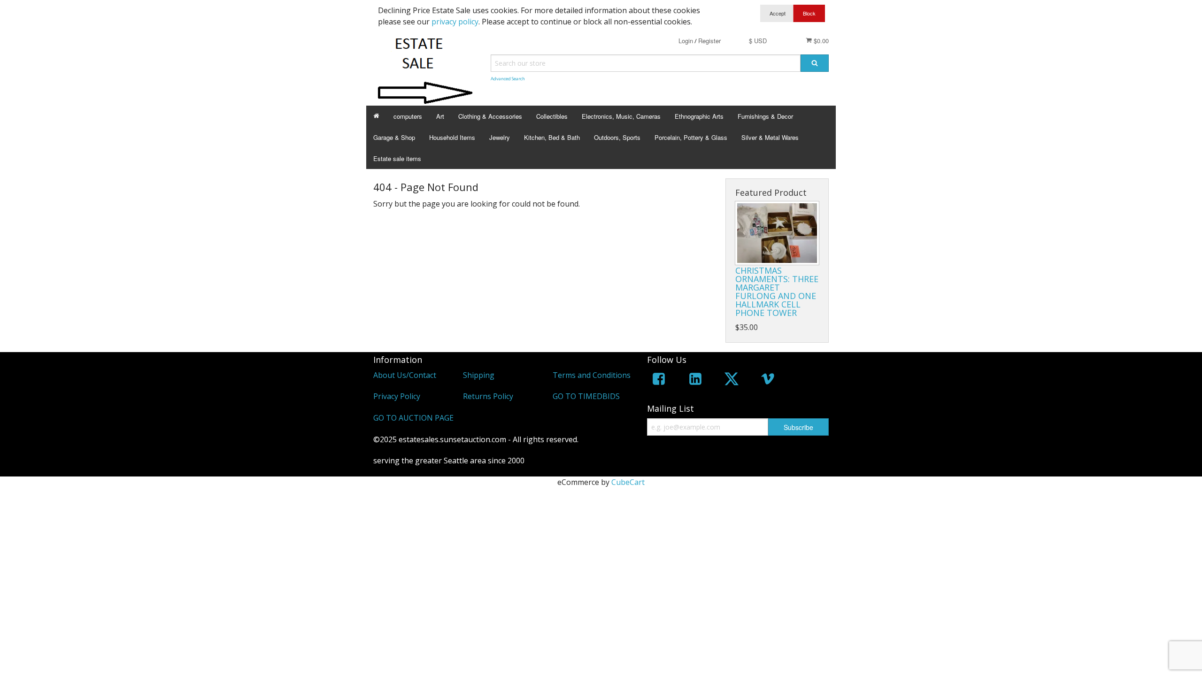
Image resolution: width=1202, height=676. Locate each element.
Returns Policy (488, 396)
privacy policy (454, 21)
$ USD (758, 40)
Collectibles (552, 116)
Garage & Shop (394, 137)
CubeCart (628, 482)
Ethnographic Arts (699, 116)
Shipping (478, 375)
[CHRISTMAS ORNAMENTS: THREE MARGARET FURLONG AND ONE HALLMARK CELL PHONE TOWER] (777, 233)
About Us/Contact (404, 375)
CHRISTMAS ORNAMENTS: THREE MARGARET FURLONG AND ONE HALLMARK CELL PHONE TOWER (776, 291)
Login (685, 40)
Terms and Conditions (592, 375)
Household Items (452, 137)
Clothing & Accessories (490, 116)
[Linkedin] (695, 380)
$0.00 (820, 40)
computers (407, 116)
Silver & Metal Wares (770, 137)
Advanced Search (508, 79)
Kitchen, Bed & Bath (552, 137)
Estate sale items (397, 158)
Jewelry (499, 137)
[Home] (376, 116)
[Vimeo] (768, 380)
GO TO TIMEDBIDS (586, 396)
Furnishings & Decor (765, 116)
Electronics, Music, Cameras (621, 116)
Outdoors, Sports (617, 137)
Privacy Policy (396, 396)
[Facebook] (659, 380)
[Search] (815, 63)
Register (709, 40)
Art (440, 116)
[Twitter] (731, 380)
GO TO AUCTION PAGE (413, 418)
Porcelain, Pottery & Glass (691, 137)
